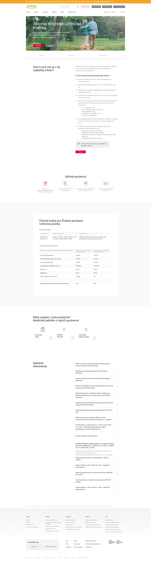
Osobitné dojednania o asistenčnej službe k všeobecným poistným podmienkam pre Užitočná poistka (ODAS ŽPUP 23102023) (93, 395)
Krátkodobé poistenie (71, 520)
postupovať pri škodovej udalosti (101, 1)
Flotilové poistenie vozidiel (52, 531)
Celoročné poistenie (70, 522)
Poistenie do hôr (69, 524)
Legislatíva (66, 557)
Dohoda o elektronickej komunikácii (87, 436)
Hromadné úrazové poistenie (112, 522)
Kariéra (75, 540)
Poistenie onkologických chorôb (112, 529)
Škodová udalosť (50, 546)
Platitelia (28, 522)
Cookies (59, 557)
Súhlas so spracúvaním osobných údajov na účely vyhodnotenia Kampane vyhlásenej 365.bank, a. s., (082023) (94, 418)
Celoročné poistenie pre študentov (74, 527)
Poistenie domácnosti (90, 522)
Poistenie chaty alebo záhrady (92, 524)
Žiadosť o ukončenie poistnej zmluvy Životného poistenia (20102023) (93, 379)
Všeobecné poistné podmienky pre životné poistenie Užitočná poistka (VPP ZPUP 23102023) (94, 404)
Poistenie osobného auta (52, 520)
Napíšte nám (34, 546)
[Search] (78, 6)
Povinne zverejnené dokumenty (93, 544)
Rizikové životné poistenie (111, 524)
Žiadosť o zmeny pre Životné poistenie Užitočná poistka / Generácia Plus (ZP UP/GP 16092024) (93, 365)
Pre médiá (68, 547)
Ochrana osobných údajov (48, 557)
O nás (67, 544)
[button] (85, 6)
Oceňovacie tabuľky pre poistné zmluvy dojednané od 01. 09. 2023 (94, 411)
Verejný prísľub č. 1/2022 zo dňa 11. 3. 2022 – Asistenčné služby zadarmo (93, 488)
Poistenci (28, 520)
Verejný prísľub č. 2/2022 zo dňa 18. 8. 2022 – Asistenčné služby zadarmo (93, 466)
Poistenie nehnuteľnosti (91, 520)
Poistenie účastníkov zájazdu (73, 529)
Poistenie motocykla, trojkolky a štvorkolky (53, 523)
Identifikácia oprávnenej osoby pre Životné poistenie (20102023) (92, 372)
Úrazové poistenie (109, 520)
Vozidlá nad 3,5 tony (50, 528)
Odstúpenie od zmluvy (90, 540)
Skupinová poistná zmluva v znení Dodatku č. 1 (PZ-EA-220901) (92, 459)
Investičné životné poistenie (112, 527)
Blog (67, 540)
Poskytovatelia (29, 524)
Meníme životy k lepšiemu (32, 527)
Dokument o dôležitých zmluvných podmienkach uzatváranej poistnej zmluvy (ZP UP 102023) (94, 387)
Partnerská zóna (29, 557)
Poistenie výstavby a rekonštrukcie (93, 527)
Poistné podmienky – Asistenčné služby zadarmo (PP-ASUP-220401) (93, 481)
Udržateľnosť (88, 547)
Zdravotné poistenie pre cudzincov (113, 531)
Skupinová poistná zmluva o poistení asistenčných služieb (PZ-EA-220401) (94, 473)
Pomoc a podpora (78, 547)
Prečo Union (77, 544)
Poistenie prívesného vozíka (52, 526)
